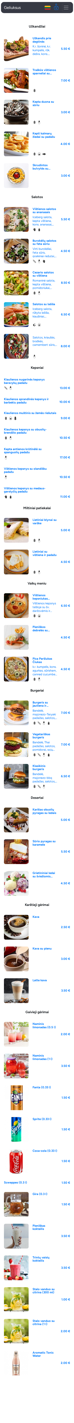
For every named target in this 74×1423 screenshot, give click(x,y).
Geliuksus (12, 7)
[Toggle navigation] (66, 7)
